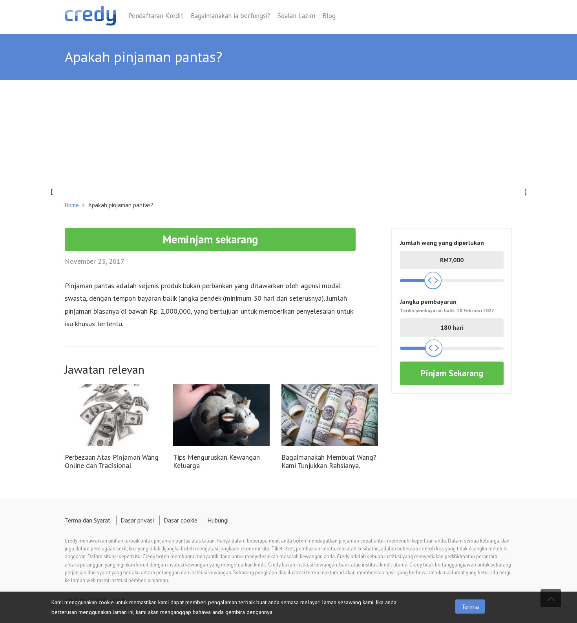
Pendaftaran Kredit (155, 15)
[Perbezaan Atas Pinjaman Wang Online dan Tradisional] (113, 415)
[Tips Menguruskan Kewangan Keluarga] (221, 415)
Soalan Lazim (296, 15)
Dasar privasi (137, 520)
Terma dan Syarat (88, 520)
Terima (470, 606)
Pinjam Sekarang (452, 372)
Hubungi (217, 520)
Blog (329, 15)
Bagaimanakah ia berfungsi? (230, 15)
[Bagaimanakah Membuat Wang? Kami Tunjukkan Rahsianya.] (329, 415)
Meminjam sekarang (210, 239)
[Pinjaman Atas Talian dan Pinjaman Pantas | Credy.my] (90, 17)
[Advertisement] (288, 139)
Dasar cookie (180, 520)
